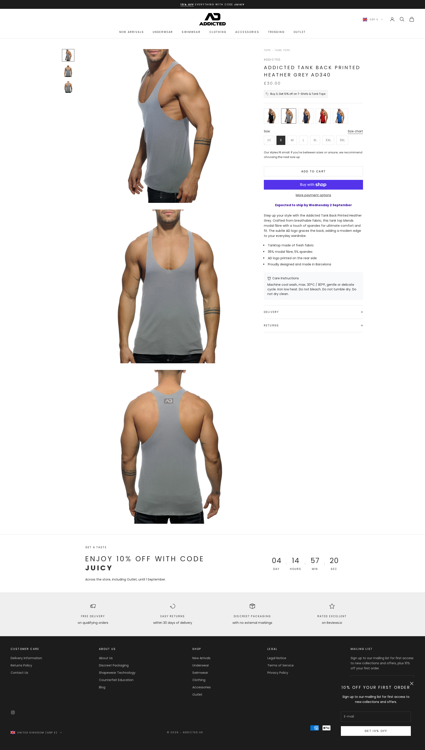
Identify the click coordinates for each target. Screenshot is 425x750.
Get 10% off (376, 731)
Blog (102, 687)
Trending (276, 32)
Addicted (272, 59)
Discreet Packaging (252, 616)
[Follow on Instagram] (13, 712)
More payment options (313, 195)
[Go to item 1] (68, 55)
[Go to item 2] (68, 71)
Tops (267, 50)
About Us (106, 658)
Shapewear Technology (117, 672)
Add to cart (313, 171)
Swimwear (191, 32)
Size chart (355, 131)
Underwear (163, 32)
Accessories (247, 32)
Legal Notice (276, 658)
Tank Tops (282, 50)
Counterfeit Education (116, 680)
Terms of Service (280, 665)
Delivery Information (26, 658)
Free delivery (93, 616)
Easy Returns (172, 616)
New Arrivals (131, 32)
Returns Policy (21, 665)
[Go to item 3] (68, 87)
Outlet (300, 32)
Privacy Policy (277, 672)
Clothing (217, 32)
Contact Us (19, 672)
